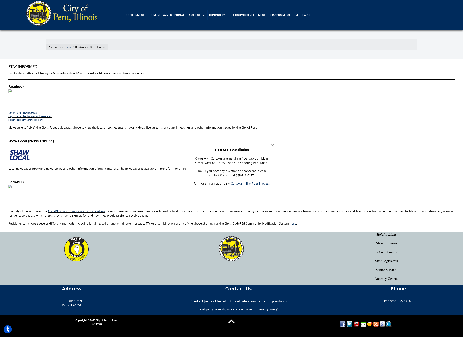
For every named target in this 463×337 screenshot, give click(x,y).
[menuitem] (137, 15)
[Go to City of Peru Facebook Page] (343, 323)
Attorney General (386, 279)
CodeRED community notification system (76, 211)
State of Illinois (386, 243)
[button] (8, 329)
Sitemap (97, 323)
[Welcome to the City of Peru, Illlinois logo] (62, 12)
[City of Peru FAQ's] (370, 323)
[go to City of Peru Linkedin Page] (349, 323)
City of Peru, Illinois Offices (22, 112)
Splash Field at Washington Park (25, 119)
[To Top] (231, 324)
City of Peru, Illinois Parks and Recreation (30, 116)
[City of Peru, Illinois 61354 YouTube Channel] (356, 323)
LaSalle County (386, 252)
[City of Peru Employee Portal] (389, 323)
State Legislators (386, 261)
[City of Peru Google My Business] (382, 323)
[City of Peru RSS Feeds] (376, 323)
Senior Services (386, 270)
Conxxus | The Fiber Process (250, 183)
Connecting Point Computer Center (233, 309)
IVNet (272, 309)
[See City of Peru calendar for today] (363, 323)
